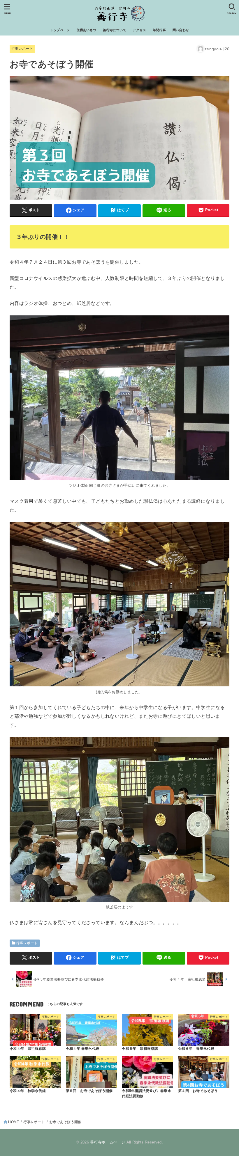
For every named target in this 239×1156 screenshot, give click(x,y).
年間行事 (159, 30)
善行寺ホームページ (107, 1142)
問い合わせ (181, 30)
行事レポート (22, 49)
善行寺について (114, 30)
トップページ (60, 30)
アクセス (139, 30)
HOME (13, 1122)
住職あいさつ (86, 30)
